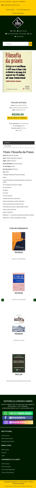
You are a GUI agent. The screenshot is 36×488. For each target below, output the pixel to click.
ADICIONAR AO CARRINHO (18, 118)
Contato (23, 33)
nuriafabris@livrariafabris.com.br (11, 5)
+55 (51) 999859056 (6, 1)
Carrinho (3, 452)
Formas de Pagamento (23, 9)
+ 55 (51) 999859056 (22, 406)
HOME (14, 31)
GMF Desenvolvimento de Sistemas (23, 486)
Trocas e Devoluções (18, 13)
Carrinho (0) (19, 36)
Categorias (7, 146)
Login (30, 33)
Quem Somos (22, 31)
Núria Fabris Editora (13, 33)
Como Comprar (10, 9)
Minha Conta (5, 449)
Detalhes (7, 142)
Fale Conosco (5, 463)
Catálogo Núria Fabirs (7, 441)
